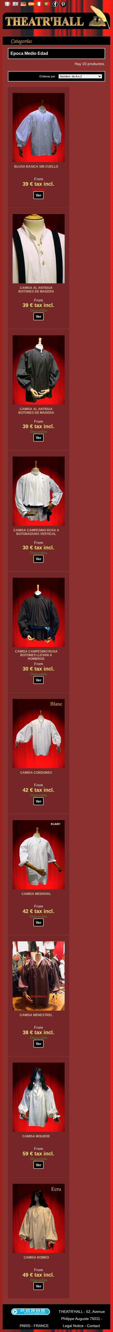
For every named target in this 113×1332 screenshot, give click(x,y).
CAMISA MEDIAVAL (36, 894)
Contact (93, 1326)
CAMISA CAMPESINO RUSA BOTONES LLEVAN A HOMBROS (36, 655)
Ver (38, 195)
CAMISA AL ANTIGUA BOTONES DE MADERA (36, 289)
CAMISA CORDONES (36, 772)
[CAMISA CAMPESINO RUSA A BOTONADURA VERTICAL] (39, 491)
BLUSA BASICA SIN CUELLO (36, 166)
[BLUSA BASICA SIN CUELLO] (39, 127)
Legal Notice (73, 1326)
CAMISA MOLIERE (36, 1136)
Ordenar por (47, 76)
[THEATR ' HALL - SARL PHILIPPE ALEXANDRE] (56, 16)
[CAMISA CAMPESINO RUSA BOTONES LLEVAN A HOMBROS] (39, 612)
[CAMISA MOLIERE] (39, 1097)
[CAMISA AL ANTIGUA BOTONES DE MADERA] (39, 248)
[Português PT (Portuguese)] (47, 5)
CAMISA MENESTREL (36, 1015)
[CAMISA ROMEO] (39, 1218)
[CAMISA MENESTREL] (39, 976)
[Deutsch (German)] (23, 5)
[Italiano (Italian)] (39, 5)
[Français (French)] (8, 5)
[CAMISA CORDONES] (39, 733)
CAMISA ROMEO (36, 1257)
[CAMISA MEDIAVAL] (39, 854)
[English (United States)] (15, 5)
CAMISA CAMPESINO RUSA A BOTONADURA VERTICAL (36, 532)
